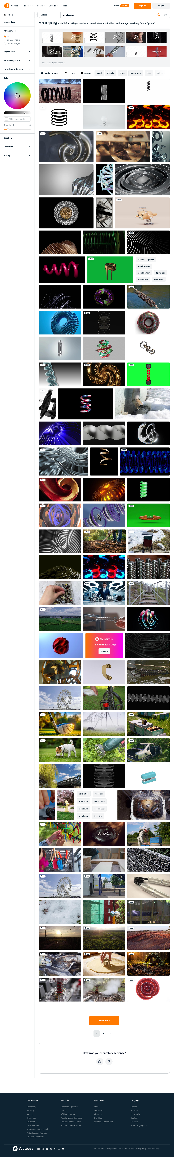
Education (31, 1121)
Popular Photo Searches (71, 1121)
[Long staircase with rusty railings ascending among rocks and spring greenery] (148, 593)
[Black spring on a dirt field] (60, 91)
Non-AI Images (13, 43)
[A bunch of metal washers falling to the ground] (161, 146)
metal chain (99, 801)
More (64, 6)
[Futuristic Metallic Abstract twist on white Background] (66, 179)
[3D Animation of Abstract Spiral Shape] (148, 489)
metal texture (144, 266)
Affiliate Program (68, 1114)
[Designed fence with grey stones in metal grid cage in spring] (148, 860)
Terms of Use (129, 1148)
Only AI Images (13, 40)
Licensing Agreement (70, 1106)
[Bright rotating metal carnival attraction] (60, 886)
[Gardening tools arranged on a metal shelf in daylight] (60, 860)
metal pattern (144, 273)
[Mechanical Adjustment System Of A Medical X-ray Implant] (104, 242)
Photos (27, 6)
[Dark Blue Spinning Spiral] (145, 461)
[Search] (158, 14)
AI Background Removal (37, 1133)
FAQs (96, 1106)
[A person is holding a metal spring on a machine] (104, 619)
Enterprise (31, 1118)
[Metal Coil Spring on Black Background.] (104, 776)
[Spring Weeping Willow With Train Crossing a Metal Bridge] (60, 776)
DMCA (63, 1110)
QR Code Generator (35, 1136)
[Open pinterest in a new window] (51, 1149)
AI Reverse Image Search (37, 1129)
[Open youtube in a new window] (63, 1149)
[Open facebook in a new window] (38, 1149)
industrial (161, 73)
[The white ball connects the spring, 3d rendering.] (104, 117)
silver (122, 73)
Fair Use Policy (153, 1148)
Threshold (9, 125)
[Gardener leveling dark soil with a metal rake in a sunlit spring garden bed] (104, 541)
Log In (161, 5)
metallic (110, 73)
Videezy (30, 1114)
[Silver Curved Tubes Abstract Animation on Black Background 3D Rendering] (63, 461)
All (8, 36)
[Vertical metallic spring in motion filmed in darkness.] (104, 322)
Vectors (14, 6)
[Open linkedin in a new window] (47, 1149)
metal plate (143, 279)
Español (134, 1110)
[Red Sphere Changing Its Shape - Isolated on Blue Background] (61, 645)
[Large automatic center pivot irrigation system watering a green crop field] (104, 724)
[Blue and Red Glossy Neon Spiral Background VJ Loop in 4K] (104, 567)
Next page (104, 1020)
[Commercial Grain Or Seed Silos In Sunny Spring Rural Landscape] (60, 619)
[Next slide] (166, 73)
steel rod (98, 816)
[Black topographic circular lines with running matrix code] (147, 645)
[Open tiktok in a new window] (55, 1149)
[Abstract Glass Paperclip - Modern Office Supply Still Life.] (60, 348)
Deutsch (134, 1118)
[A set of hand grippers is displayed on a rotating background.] (148, 886)
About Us (98, 1114)
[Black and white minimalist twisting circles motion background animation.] (148, 242)
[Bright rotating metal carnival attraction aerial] (60, 698)
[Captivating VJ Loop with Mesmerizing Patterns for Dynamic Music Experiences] (148, 619)
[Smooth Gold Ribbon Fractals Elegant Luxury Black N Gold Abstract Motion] (104, 374)
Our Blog (98, 1118)
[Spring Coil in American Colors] (85, 403)
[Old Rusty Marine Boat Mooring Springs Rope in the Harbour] (148, 297)
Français (134, 1121)
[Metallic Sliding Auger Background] (104, 433)
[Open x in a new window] (59, 1149)
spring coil (83, 794)
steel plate (158, 279)
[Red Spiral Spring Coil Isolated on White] (148, 990)
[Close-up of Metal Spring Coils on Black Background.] (148, 698)
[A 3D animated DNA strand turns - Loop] (60, 374)
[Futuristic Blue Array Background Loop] (60, 433)
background (135, 73)
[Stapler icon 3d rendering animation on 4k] (148, 776)
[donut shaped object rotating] (148, 322)
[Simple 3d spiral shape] (62, 269)
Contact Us (98, 1110)
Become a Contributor (103, 1121)
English (134, 1106)
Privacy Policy (141, 1148)
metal (99, 73)
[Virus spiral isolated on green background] (148, 374)
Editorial (52, 6)
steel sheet (99, 809)
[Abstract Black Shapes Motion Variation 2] (47, 403)
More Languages (138, 1125)
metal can (83, 816)
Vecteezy (30, 1110)
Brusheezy (31, 1106)
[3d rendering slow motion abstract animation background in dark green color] (60, 567)
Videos (40, 6)
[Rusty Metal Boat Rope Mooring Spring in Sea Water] (148, 672)
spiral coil (160, 273)
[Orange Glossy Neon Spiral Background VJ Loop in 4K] (148, 117)
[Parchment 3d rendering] (104, 672)
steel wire (83, 801)
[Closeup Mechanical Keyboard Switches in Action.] (60, 990)
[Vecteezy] (6, 5)
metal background (146, 259)
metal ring (83, 809)
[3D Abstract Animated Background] (104, 515)
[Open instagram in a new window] (43, 1149)
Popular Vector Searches (71, 1118)
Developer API (33, 1125)
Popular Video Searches (71, 1125)
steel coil (99, 794)
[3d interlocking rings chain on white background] (148, 348)
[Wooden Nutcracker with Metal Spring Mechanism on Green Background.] (148, 515)
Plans (116, 5)
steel (149, 73)
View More (156, 51)
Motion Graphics (52, 73)
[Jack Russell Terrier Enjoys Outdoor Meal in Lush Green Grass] (60, 750)
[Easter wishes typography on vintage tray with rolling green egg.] (104, 834)
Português (135, 1114)
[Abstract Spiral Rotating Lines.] (60, 515)
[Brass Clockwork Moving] (123, 146)
